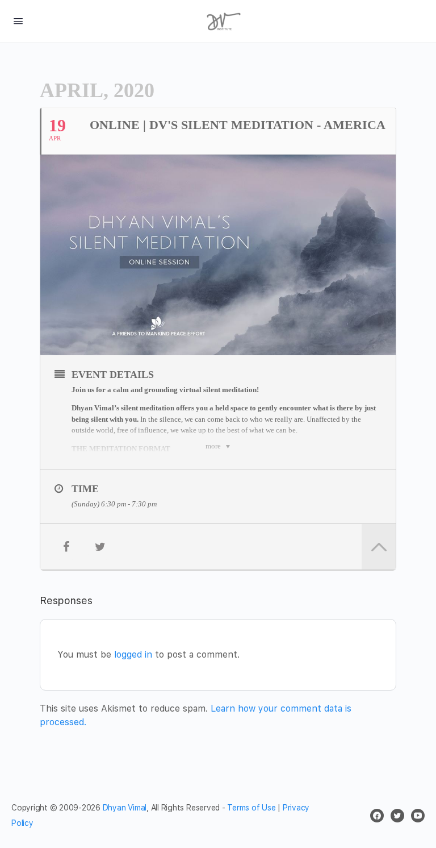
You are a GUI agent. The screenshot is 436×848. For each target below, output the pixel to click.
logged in (133, 654)
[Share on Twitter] (100, 547)
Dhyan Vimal (124, 807)
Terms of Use (251, 807)
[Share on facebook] (66, 547)
